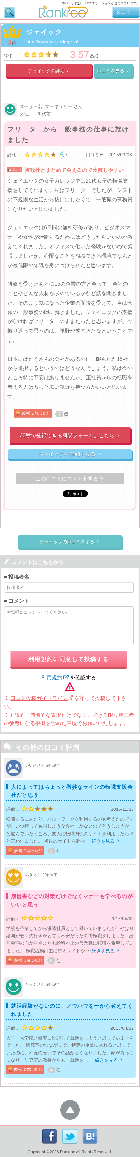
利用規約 (52, 677)
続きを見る (106, 841)
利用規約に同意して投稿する (68, 659)
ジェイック (44, 31)
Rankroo (67, 1152)
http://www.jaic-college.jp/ (52, 41)
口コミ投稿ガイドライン (39, 698)
